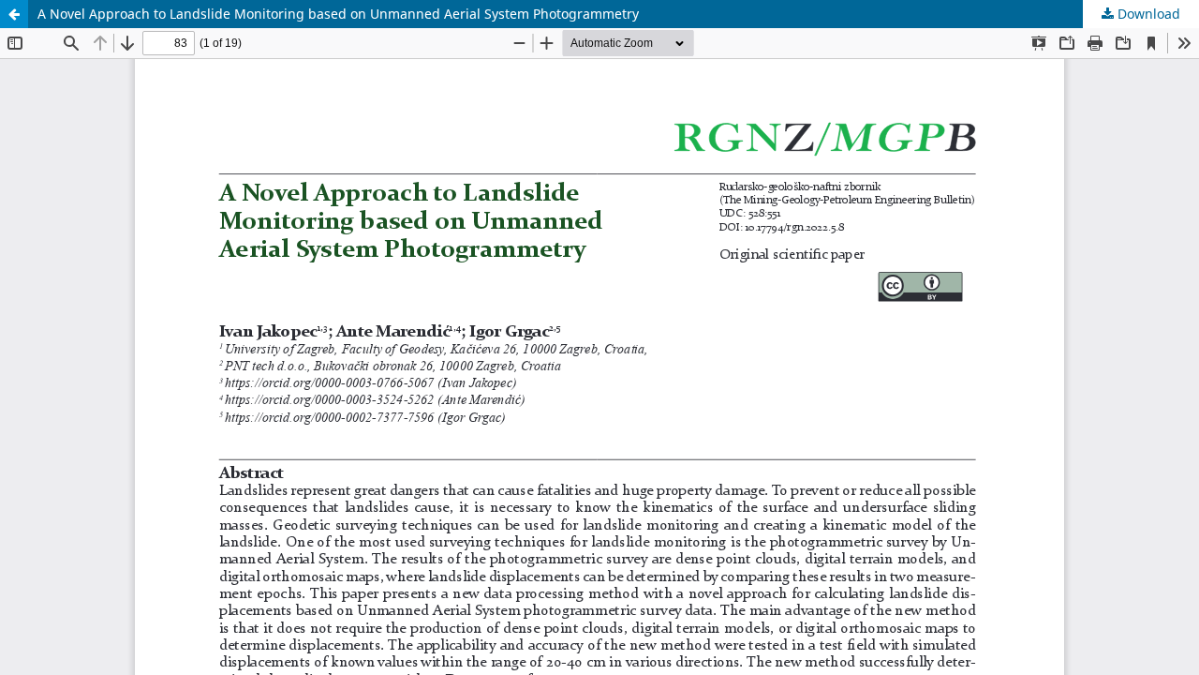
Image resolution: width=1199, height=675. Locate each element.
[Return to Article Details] (14, 14)
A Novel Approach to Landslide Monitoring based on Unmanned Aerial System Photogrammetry (338, 13)
